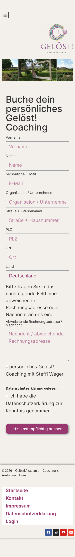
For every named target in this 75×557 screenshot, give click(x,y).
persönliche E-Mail (21, 174)
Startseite (17, 490)
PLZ (9, 230)
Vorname (13, 137)
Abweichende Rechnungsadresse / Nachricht (34, 323)
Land (10, 267)
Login (12, 521)
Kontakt (14, 498)
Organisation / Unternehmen (29, 193)
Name (10, 156)
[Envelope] (71, 532)
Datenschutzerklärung (31, 513)
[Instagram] (56, 532)
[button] (5, 15)
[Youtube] (63, 532)
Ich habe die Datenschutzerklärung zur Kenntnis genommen (34, 403)
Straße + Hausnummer (24, 211)
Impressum (18, 506)
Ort (8, 248)
